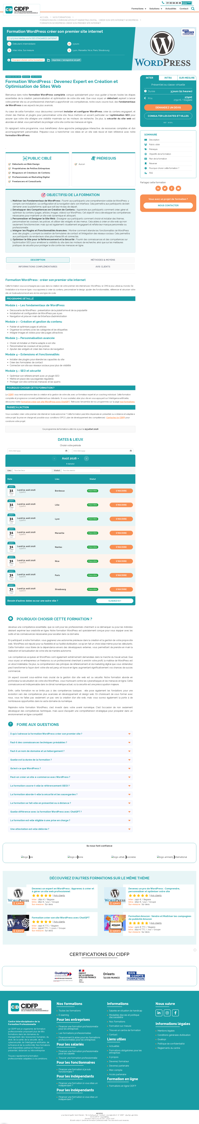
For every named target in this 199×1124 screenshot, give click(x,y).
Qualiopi (162, 1039)
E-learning (64, 1015)
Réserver (153, 163)
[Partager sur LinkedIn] (158, 188)
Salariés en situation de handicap (125, 1010)
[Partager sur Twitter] (165, 188)
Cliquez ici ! (114, 601)
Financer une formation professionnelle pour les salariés (78, 1052)
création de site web (13, 76)
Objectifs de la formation (160, 154)
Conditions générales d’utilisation (174, 1035)
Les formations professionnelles (75, 1033)
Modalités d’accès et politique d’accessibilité (124, 1016)
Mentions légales (166, 1030)
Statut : (57, 470)
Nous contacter (168, 205)
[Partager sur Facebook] (171, 188)
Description (154, 140)
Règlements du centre (169, 1048)
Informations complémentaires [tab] (38, 266)
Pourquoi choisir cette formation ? (164, 168)
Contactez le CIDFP (115, 418)
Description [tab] (38, 260)
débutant (26, 76)
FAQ (151, 173)
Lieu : (9, 470)
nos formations (127, 402)
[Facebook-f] (175, 1013)
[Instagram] (167, 1013)
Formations (137, 8)
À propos (113, 1057)
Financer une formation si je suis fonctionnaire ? (75, 1070)
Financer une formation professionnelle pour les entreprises (78, 1027)
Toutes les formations (70, 1010)
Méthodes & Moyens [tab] (103, 260)
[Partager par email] (178, 188)
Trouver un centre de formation (125, 1030)
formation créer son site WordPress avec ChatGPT (45, 402)
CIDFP (11, 395)
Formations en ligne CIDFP (122, 1086)
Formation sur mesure (120, 1026)
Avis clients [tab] (103, 266)
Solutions (154, 8)
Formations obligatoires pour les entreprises (125, 1051)
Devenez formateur (119, 1061)
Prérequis (153, 149)
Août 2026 (70, 458)
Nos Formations (117, 1021)
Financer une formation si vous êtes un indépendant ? (78, 1084)
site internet (36, 76)
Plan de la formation (158, 159)
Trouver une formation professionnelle (78, 1058)
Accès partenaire (117, 1074)
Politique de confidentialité (171, 1043)
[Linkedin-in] (159, 1013)
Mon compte (115, 1070)
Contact (184, 8)
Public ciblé (154, 144)
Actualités (170, 8)
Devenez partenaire (119, 1065)
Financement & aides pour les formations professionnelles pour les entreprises (79, 1038)
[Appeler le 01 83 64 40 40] (177, 3)
